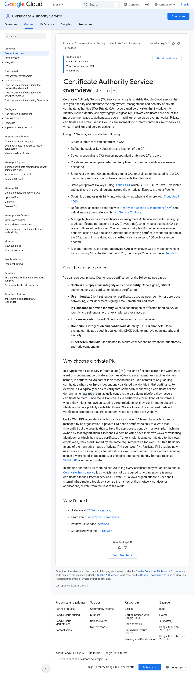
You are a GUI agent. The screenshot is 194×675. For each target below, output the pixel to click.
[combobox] (101, 4)
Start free (178, 16)
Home (66, 43)
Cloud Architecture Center (136, 632)
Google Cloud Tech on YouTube (172, 638)
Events (163, 614)
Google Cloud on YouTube (169, 629)
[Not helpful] (179, 43)
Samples (66, 24)
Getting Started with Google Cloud (137, 616)
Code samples (133, 624)
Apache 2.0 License (107, 575)
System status (99, 627)
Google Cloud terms (115, 653)
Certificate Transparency (79, 472)
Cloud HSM (122, 185)
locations (103, 524)
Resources (85, 24)
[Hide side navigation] (45, 668)
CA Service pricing (99, 510)
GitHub (129, 608)
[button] (24, 62)
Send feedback (167, 58)
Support (95, 614)
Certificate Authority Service (37, 16)
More (56, 4)
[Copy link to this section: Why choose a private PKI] (119, 361)
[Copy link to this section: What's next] (91, 501)
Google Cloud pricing (68, 614)
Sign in (185, 4)
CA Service (105, 531)
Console (133, 4)
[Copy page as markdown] (108, 90)
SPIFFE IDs (71, 460)
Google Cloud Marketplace (63, 622)
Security (101, 43)
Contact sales (64, 630)
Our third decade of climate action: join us (82, 659)
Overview (11, 24)
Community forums (102, 608)
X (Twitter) (165, 620)
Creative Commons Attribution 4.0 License (158, 571)
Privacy (79, 653)
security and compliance (103, 517)
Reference (47, 24)
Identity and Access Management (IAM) (146, 208)
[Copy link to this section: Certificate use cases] (111, 268)
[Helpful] (173, 43)
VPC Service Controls (127, 212)
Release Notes (98, 620)
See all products (65, 608)
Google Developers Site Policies (157, 575)
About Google (64, 653)
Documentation (83, 43)
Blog (162, 608)
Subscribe (149, 667)
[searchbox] (25, 36)
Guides (29, 24)
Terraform (172, 253)
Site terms (94, 653)
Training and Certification (140, 639)
